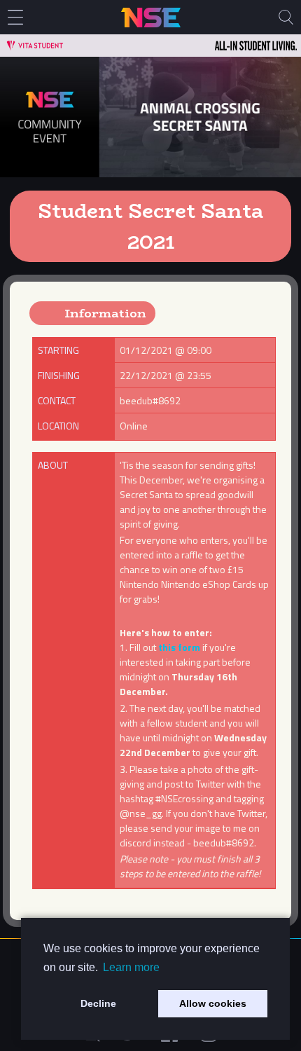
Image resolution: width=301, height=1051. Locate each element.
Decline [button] (98, 1003)
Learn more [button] (131, 967)
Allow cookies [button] (212, 1003)
